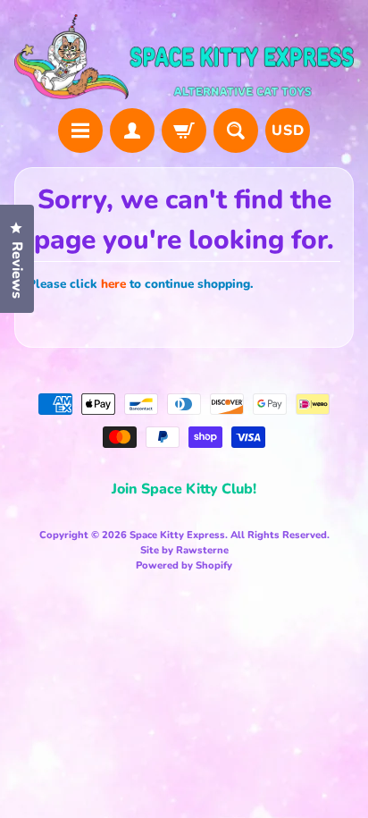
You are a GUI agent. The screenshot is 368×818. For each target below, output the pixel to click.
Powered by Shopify (184, 565)
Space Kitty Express (177, 535)
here (113, 283)
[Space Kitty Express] (184, 56)
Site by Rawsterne (184, 550)
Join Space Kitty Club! (184, 489)
